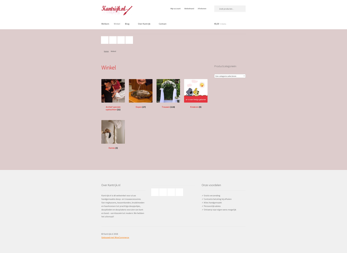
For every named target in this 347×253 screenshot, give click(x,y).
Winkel (117, 23)
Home (106, 51)
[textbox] (229, 76)
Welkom (105, 23)
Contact (162, 23)
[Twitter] (130, 40)
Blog (127, 23)
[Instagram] (114, 40)
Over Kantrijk (144, 23)
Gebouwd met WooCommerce (115, 237)
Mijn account (176, 8)
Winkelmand (189, 8)
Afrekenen (202, 8)
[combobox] (230, 76)
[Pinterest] (122, 40)
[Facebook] (105, 40)
